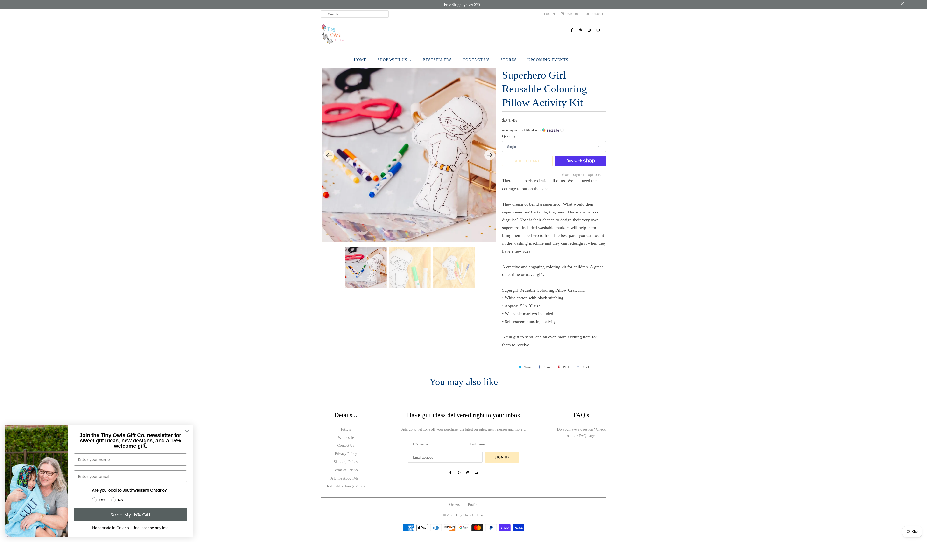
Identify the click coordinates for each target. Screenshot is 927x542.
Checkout (595, 14)
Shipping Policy (346, 462)
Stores (508, 60)
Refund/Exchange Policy (346, 486)
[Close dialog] (187, 431)
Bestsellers (437, 60)
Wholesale (346, 437)
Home (360, 60)
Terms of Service (346, 470)
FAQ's (346, 429)
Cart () (572, 14)
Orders (454, 504)
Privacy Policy (346, 454)
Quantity (508, 136)
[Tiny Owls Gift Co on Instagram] (589, 30)
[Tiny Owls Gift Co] (463, 35)
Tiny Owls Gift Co (469, 515)
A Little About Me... (345, 478)
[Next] (489, 155)
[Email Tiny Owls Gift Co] (598, 30)
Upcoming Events (547, 60)
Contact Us (476, 60)
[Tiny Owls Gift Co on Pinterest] (580, 30)
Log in (549, 14)
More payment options (581, 174)
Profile (473, 504)
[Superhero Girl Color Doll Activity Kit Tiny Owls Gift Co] (409, 155)
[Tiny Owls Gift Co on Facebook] (572, 30)
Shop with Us (392, 60)
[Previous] (328, 155)
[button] (554, 130)
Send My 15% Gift (130, 514)
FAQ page (587, 436)
